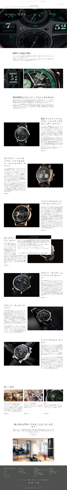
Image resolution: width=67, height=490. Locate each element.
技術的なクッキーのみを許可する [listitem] (33, 253)
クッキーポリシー (35, 245)
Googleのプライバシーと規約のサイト (27, 242)
